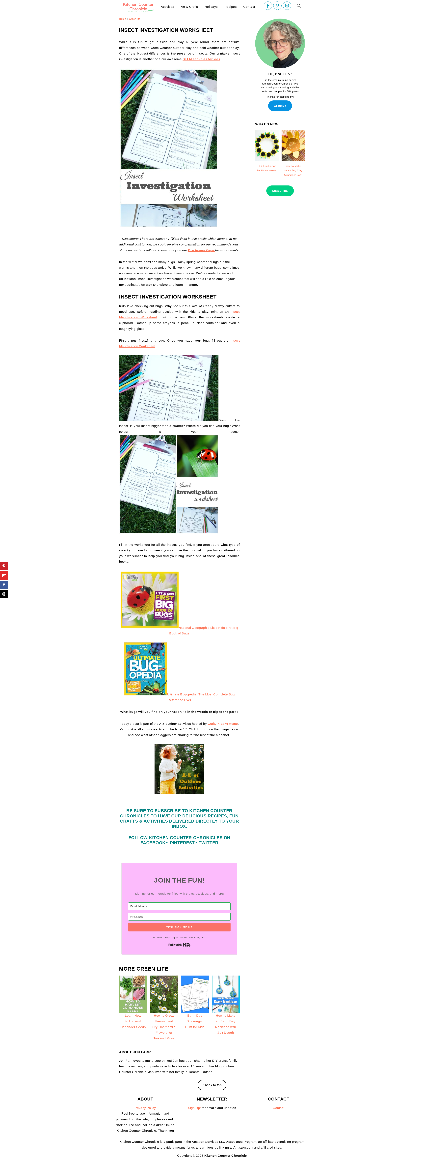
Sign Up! (194, 1108)
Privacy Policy (145, 1108)
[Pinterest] (277, 5)
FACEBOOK (153, 842)
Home (122, 18)
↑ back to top (212, 1085)
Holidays (211, 6)
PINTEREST (182, 842)
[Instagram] (287, 5)
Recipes (230, 6)
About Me (280, 105)
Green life (134, 18)
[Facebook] (268, 5)
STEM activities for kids (201, 59)
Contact (249, 6)
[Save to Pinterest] (4, 566)
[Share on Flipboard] (4, 575)
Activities (167, 6)
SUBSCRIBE (280, 190)
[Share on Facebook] (4, 585)
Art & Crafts (189, 6)
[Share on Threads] (4, 594)
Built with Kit (179, 945)
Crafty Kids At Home (223, 723)
